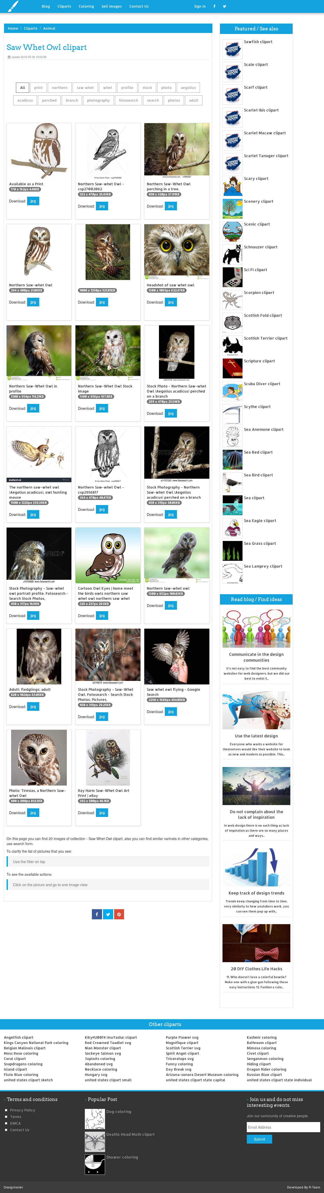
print (38, 87)
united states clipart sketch (28, 1080)
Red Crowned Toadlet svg (108, 1042)
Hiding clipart (259, 1064)
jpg (33, 201)
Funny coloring (179, 1064)
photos (174, 100)
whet (107, 87)
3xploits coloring (100, 1058)
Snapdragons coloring (23, 1064)
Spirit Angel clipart (182, 1053)
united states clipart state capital (195, 1080)
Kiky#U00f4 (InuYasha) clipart (111, 1037)
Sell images (112, 6)
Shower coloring (122, 1157)
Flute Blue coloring (21, 1074)
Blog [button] (46, 6)
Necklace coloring (101, 1069)
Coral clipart (15, 1058)
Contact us (19, 1130)
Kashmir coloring (262, 1037)
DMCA (15, 1123)
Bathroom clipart (262, 1042)
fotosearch (128, 100)
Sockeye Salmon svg (103, 1053)
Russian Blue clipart (264, 1074)
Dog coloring (118, 1111)
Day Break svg (178, 1069)
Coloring (86, 6)
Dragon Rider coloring (266, 1069)
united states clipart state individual (279, 1080)
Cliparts (64, 6)
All (22, 87)
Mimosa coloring (261, 1048)
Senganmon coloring (265, 1058)
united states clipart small (108, 1080)
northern (60, 87)
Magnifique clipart (182, 1042)
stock (147, 87)
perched (49, 100)
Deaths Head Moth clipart (130, 1134)
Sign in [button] (200, 6)
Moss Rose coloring (21, 1053)
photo (166, 87)
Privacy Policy (22, 1110)
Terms (15, 1116)
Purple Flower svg (182, 1037)
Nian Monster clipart (103, 1048)
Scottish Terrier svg (183, 1048)
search (153, 100)
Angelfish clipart (18, 1037)
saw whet (85, 87)
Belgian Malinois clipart (25, 1048)
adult (193, 100)
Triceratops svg (180, 1058)
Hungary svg (96, 1074)
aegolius (188, 87)
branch (72, 100)
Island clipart (15, 1069)
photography (98, 100)
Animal (49, 28)
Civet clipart (258, 1053)
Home (13, 28)
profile (127, 87)
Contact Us (139, 6)
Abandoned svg (99, 1064)
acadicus (25, 100)
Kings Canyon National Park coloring (36, 1042)
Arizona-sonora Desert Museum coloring (202, 1074)
